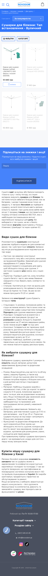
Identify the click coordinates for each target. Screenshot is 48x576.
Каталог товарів (16, 11)
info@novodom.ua (25, 537)
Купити (13, 84)
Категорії (23, 39)
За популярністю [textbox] (23, 19)
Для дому (29, 11)
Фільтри (10, 39)
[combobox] (28, 18)
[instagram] (21, 544)
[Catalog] (3, 5)
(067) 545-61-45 (24, 533)
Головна (5, 11)
